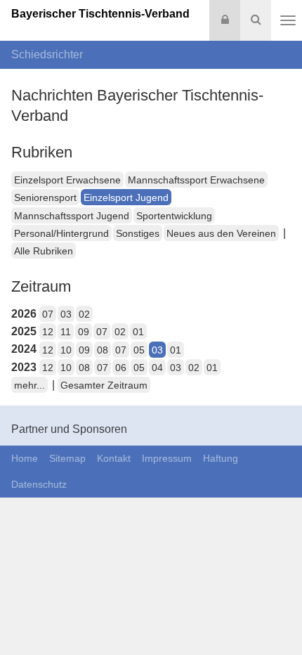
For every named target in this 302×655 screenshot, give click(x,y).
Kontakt (114, 458)
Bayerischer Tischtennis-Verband (100, 14)
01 (138, 331)
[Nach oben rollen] (274, 616)
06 (120, 367)
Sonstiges (137, 233)
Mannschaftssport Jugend (71, 215)
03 (66, 314)
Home (24, 458)
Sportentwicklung (174, 215)
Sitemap (67, 458)
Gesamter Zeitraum (103, 385)
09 (83, 331)
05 (139, 350)
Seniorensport (45, 197)
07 (47, 314)
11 (65, 331)
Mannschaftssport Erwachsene (196, 180)
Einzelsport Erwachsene (67, 180)
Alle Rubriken (43, 251)
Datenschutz (39, 484)
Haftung (220, 458)
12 (47, 331)
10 (66, 350)
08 (102, 350)
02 (84, 314)
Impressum (167, 458)
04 (157, 367)
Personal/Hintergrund (61, 233)
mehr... (29, 385)
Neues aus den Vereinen (221, 233)
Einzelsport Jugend (126, 197)
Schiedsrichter (47, 54)
